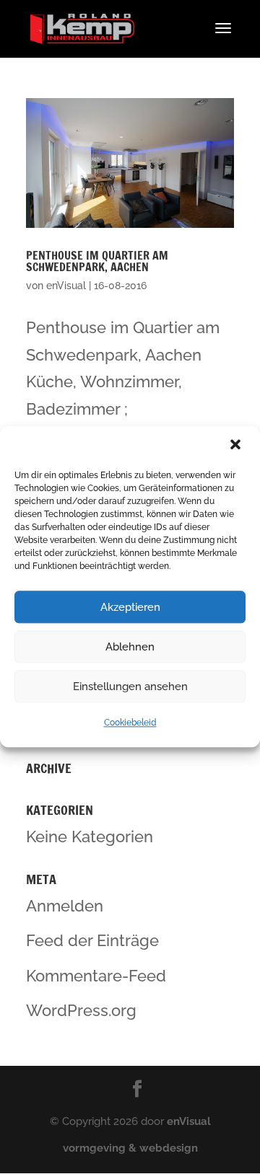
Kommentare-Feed (96, 975)
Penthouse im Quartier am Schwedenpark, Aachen (97, 261)
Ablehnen (130, 646)
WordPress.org (81, 1010)
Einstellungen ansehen (130, 686)
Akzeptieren (130, 607)
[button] (237, 445)
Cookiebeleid (130, 723)
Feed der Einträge (92, 940)
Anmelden (64, 905)
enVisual (66, 285)
